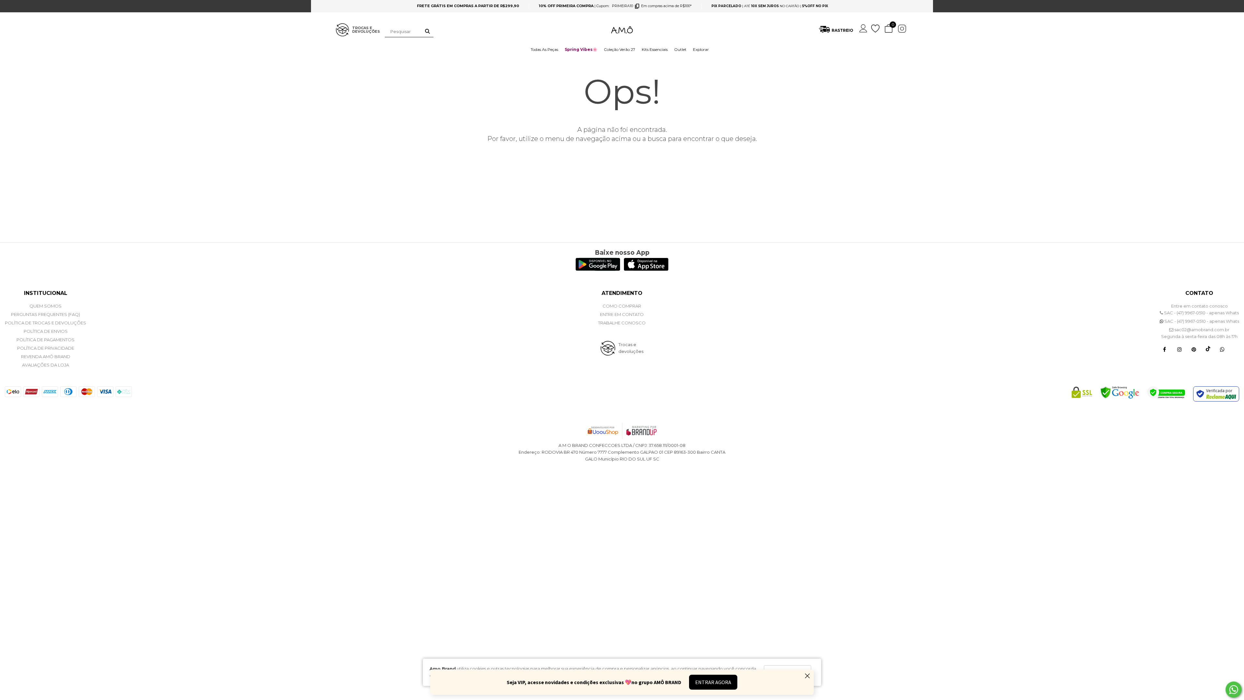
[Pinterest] (1194, 349)
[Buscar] (427, 31)
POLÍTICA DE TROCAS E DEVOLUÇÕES (45, 322)
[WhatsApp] (1222, 349)
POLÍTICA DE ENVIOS (46, 331)
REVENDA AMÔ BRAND (45, 356)
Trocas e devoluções (630, 348)
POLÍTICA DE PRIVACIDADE (45, 348)
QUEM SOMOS (45, 306)
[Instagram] (1179, 349)
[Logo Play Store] (597, 269)
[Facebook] (1164, 349)
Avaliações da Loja (45, 365)
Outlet (680, 49)
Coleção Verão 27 (619, 49)
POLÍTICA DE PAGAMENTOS (46, 339)
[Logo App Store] (646, 269)
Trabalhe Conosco (622, 322)
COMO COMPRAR (622, 306)
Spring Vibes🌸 (581, 49)
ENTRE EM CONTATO (622, 314)
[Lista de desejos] (876, 28)
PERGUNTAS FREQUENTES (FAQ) (45, 314)
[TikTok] (1208, 349)
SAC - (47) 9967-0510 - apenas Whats (1201, 312)
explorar (701, 49)
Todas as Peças (544, 49)
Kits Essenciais (655, 49)
